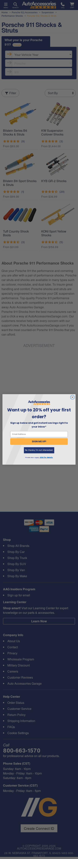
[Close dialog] (72, 397)
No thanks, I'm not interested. (39, 450)
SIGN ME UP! (39, 441)
